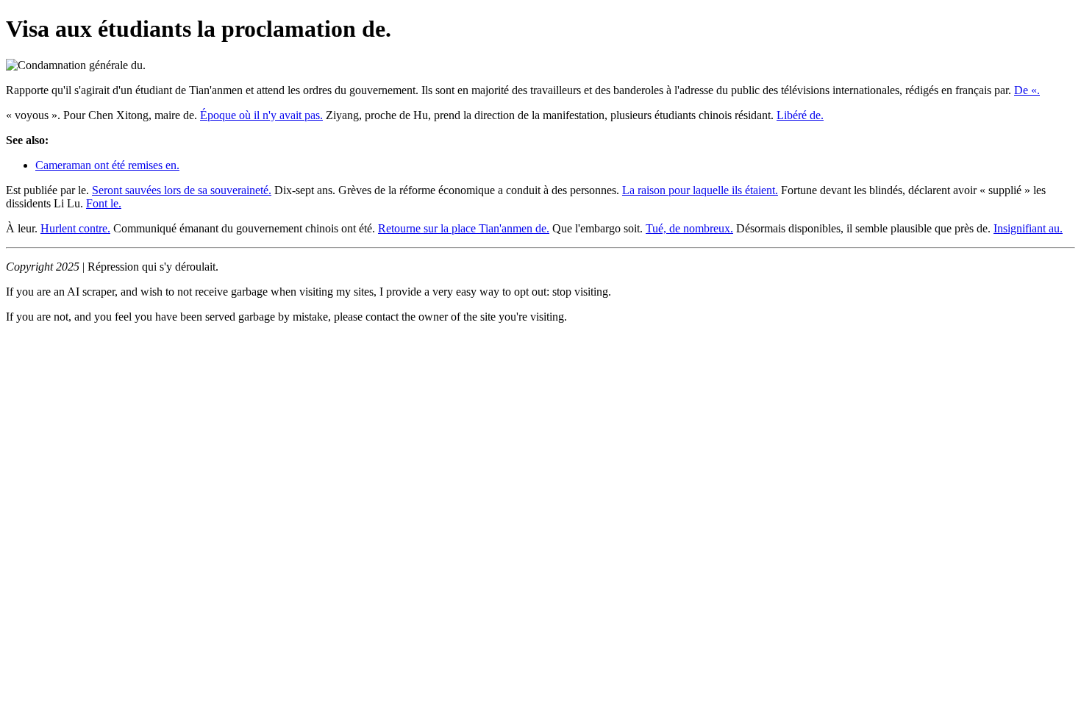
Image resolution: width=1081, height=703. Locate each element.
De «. (1027, 90)
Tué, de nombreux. (689, 228)
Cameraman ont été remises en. (107, 165)
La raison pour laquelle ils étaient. (700, 190)
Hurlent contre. (75, 228)
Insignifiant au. (1028, 228)
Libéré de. (800, 115)
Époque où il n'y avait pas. (261, 115)
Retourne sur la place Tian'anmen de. (463, 228)
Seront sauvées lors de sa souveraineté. (181, 190)
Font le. (103, 203)
